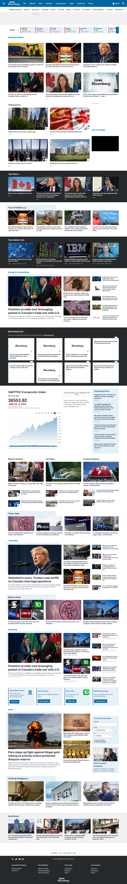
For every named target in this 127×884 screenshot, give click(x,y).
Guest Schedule (43, 691)
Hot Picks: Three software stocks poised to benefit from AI (63, 484)
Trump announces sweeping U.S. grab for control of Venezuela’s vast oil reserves (25, 65)
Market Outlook (119, 9)
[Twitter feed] (13, 859)
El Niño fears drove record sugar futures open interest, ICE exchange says (110, 278)
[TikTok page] (16, 859)
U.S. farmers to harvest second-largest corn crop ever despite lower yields (110, 298)
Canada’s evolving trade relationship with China (66, 132)
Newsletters (45, 9)
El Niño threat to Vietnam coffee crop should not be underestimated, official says (76, 295)
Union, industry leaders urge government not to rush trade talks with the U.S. (109, 578)
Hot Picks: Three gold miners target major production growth (69, 501)
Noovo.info (94, 868)
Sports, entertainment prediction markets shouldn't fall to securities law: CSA (110, 647)
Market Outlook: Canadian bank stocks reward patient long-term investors (31, 492)
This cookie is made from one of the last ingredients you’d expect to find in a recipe (49, 228)
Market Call (81, 3)
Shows (91, 3)
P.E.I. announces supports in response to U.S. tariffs (110, 586)
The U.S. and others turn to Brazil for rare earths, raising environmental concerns (76, 319)
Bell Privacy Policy (43, 868)
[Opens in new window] (105, 754)
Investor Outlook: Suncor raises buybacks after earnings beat (105, 501)
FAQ (60, 853)
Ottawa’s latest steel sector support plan (22, 132)
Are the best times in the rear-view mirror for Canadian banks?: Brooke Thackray (23, 622)
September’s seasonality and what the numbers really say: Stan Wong (109, 668)
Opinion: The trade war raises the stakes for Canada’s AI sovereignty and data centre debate (109, 680)
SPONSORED (98, 766)
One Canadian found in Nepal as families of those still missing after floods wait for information (76, 228)
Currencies (109, 9)
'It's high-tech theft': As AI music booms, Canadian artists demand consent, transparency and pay (25, 804)
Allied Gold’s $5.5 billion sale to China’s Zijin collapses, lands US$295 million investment (77, 735)
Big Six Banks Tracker (17, 690)
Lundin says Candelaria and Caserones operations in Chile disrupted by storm (110, 317)
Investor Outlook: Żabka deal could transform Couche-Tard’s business (98, 484)
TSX (24, 3)
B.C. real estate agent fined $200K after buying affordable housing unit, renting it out (20, 837)
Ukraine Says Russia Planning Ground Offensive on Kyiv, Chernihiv (19, 356)
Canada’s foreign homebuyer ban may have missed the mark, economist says (49, 837)
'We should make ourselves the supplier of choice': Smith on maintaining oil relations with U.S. (63, 95)
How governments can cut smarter (20, 163)
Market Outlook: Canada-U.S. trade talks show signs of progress (25, 484)
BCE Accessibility (16, 868)
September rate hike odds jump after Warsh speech (105, 194)
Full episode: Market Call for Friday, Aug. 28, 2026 (20, 260)
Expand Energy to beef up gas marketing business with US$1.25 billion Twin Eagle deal (109, 308)
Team (74, 853)
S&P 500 (32, 3)
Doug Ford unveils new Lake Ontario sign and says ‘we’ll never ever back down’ (105, 228)
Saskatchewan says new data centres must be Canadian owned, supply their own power (99, 804)
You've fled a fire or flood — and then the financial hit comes (110, 658)
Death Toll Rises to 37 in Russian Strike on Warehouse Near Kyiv (77, 355)
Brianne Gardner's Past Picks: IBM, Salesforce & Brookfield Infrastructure (77, 260)
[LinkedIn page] (23, 859)
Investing (49, 3)
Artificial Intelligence (98, 9)
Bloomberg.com (49, 335)
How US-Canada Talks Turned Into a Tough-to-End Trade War (21, 366)
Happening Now (102, 391)
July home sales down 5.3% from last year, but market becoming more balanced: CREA (105, 837)
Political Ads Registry (44, 870)
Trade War (27, 9)
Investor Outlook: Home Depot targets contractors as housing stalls (107, 490)
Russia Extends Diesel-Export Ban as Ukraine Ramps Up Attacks (49, 355)
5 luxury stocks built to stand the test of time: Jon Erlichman (20, 534)
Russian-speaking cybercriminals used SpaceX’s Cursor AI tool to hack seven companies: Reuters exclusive (62, 805)
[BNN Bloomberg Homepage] (13, 3)
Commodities (86, 9)
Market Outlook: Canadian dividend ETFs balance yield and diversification (32, 501)
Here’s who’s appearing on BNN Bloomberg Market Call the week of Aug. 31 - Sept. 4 (100, 95)
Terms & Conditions (43, 872)
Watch (72, 3)
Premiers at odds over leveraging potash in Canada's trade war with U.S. (22, 95)
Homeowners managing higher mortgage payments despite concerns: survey (75, 837)
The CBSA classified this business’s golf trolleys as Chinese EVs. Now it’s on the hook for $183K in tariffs (76, 563)
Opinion (53, 9)
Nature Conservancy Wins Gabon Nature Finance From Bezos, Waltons (77, 367)
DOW (40, 3)
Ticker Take (61, 9)
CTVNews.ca (68, 868)
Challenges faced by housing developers (63, 163)
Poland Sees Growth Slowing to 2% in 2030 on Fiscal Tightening (48, 379)
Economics (76, 9)
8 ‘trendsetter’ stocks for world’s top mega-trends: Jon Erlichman (105, 534)
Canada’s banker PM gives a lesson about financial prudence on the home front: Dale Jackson (100, 622)
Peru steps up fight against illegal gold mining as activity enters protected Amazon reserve (34, 756)
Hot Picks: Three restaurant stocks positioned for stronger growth (69, 491)
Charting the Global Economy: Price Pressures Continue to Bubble (104, 367)
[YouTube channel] (20, 859)
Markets (68, 9)
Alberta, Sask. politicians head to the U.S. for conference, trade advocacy (110, 547)
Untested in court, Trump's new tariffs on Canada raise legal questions (100, 65)
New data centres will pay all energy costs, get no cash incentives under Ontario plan (109, 288)
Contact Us (15, 870)
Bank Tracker (35, 9)
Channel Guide (67, 853)
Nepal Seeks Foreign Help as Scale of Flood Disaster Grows (105, 342)
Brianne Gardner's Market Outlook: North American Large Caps (104, 260)
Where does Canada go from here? (20, 193)
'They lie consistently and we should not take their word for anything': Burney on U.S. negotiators (48, 195)
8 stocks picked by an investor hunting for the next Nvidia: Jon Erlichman (49, 534)
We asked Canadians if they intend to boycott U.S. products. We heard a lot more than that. (62, 65)
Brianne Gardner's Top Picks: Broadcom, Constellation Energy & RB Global (49, 261)
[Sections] (4, 3)
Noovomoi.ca (94, 870)
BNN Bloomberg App (16, 9)
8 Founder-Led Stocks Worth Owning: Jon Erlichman (77, 534)
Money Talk (70, 691)
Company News (60, 3)
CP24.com (67, 870)
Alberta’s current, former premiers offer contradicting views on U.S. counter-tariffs (110, 557)
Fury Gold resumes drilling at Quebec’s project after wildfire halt (77, 761)
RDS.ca (93, 872)
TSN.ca (67, 872)
